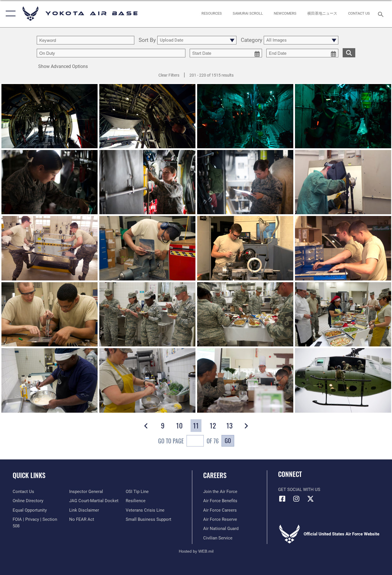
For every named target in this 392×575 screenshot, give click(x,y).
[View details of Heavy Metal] (343, 182)
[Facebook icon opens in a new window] (282, 498)
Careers (214, 475)
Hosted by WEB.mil (196, 551)
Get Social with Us (299, 489)
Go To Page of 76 (188, 440)
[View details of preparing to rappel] (343, 380)
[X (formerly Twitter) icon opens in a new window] (310, 498)
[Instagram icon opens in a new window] (296, 498)
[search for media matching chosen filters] (349, 52)
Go (228, 440)
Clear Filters (168, 75)
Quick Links (29, 475)
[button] (9, 13)
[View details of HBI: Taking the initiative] (147, 314)
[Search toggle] (382, 13)
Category (251, 40)
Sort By (147, 40)
